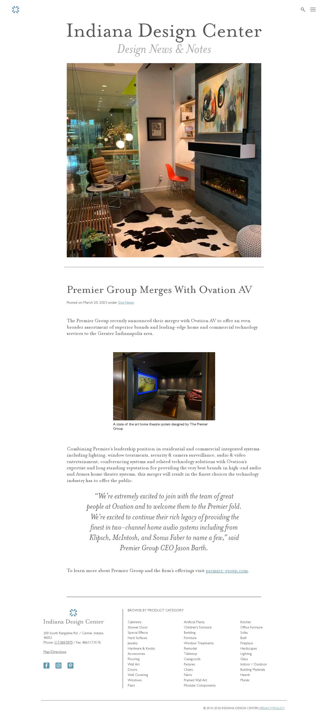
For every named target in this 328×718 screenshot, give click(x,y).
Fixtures (189, 664)
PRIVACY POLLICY (272, 708)
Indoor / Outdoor (253, 664)
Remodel (190, 649)
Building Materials (252, 670)
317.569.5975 (63, 643)
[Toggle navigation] (313, 9)
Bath (243, 638)
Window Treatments (199, 643)
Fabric (188, 675)
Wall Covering (138, 675)
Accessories (136, 654)
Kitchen (245, 622)
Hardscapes (248, 649)
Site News (126, 303)
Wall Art (134, 664)
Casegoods (192, 659)
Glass (244, 659)
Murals (244, 680)
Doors (132, 670)
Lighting (246, 654)
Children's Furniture (198, 627)
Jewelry (133, 643)
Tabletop (190, 654)
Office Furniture (251, 627)
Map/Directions (54, 652)
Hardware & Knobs (141, 649)
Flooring (134, 659)
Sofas (244, 633)
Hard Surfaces (137, 638)
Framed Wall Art (195, 680)
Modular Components (200, 686)
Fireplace (246, 643)
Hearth (245, 675)
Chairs (188, 670)
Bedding (190, 633)
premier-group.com (227, 570)
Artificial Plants (194, 622)
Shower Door (138, 627)
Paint (131, 686)
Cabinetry (134, 622)
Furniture (190, 638)
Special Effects (138, 633)
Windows (135, 680)
